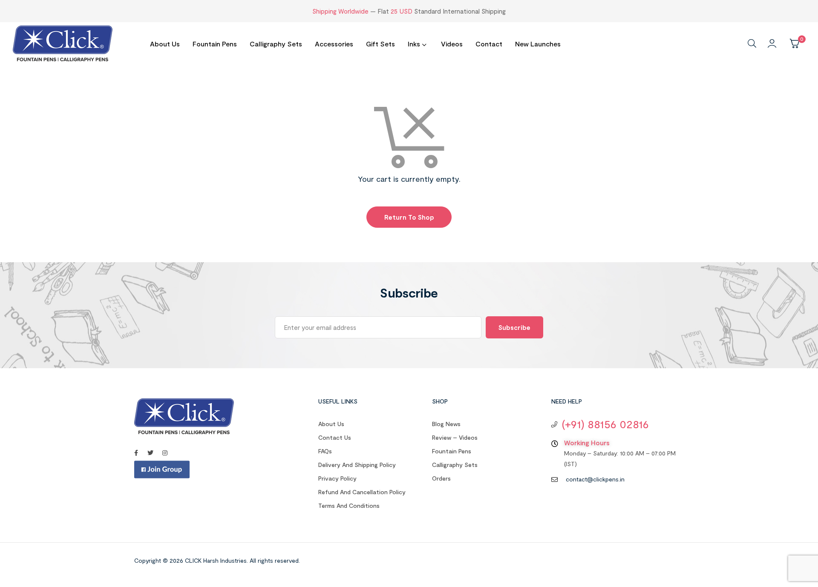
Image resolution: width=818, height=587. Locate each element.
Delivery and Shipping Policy (357, 464)
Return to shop (409, 217)
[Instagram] (165, 453)
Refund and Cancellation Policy (362, 491)
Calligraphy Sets (455, 464)
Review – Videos (455, 437)
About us (331, 423)
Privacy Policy (337, 478)
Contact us (334, 437)
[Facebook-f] (136, 453)
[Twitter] (150, 453)
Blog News (446, 423)
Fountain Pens (451, 451)
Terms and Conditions (349, 505)
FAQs (325, 451)
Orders (441, 478)
